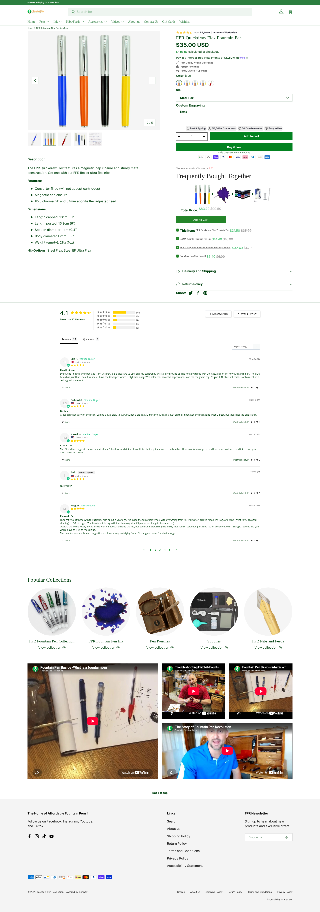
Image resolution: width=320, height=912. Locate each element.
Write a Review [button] (248, 313)
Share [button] (67, 387)
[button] (252, 387)
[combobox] (160, 12)
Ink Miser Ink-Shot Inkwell (193, 256)
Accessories (95, 21)
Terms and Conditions (183, 851)
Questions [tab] (88, 339)
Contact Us (151, 21)
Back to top (160, 792)
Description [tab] (37, 159)
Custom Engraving (190, 105)
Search (172, 821)
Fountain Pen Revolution (50, 891)
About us (134, 21)
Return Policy (177, 843)
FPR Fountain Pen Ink (105, 641)
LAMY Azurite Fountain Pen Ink (195, 239)
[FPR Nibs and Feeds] (268, 611)
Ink (56, 21)
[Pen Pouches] (160, 611)
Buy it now (234, 147)
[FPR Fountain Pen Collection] (52, 611)
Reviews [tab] (66, 339)
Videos (115, 21)
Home (31, 21)
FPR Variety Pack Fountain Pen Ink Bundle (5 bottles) (205, 247)
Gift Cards (168, 21)
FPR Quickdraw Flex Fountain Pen (52, 28)
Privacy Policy (177, 858)
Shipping (182, 51)
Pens (42, 21)
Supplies (214, 641)
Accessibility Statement (185, 866)
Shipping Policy (178, 836)
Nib (178, 90)
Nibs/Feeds (73, 21)
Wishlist (184, 21)
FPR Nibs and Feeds (268, 641)
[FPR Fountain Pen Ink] (106, 611)
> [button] (176, 549)
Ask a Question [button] (220, 313)
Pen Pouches (160, 641)
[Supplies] (214, 611)
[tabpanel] (94, 209)
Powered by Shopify (76, 891)
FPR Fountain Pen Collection (51, 641)
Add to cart (251, 136)
